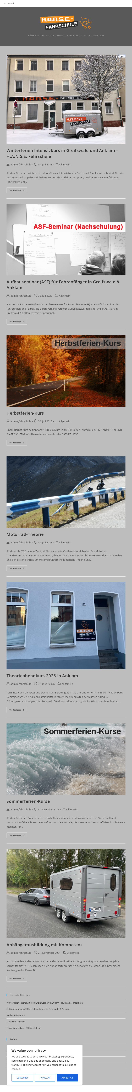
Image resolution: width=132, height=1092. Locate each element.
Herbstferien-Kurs (25, 413)
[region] (44, 1065)
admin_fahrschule (20, 164)
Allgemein (64, 164)
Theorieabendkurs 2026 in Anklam (42, 675)
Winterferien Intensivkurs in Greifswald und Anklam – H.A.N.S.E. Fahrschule (45, 1002)
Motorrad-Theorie (25, 534)
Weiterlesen (18, 191)
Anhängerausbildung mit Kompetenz (44, 944)
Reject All (45, 1077)
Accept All (67, 1077)
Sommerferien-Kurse (28, 801)
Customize (22, 1077)
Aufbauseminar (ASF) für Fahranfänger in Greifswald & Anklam (38, 1008)
